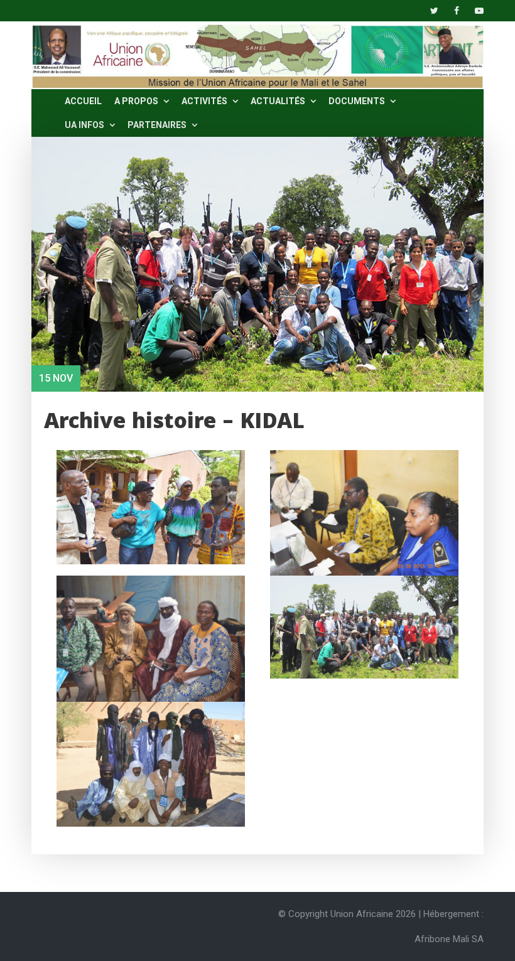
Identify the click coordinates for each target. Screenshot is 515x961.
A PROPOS (137, 101)
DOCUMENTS (357, 101)
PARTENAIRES (157, 125)
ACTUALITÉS (279, 101)
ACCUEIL (83, 101)
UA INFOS (85, 125)
